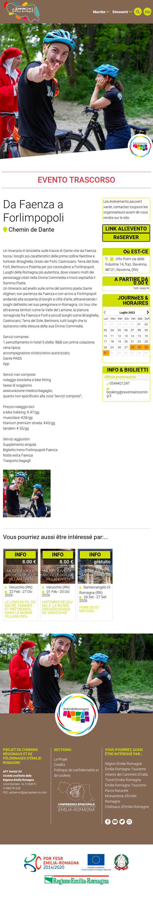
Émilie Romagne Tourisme (125, 769)
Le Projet (61, 759)
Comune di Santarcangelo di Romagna (95, 575)
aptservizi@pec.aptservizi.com (28, 792)
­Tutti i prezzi (140, 288)
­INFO (20, 555)
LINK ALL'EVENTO (126, 229)
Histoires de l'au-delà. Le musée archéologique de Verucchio (57, 607)
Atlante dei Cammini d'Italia (126, 774)
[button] (138, 12)
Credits (59, 765)
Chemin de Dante (31, 229)
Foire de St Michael (89, 609)
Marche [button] (99, 12)
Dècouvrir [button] (121, 12)
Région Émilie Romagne (123, 764)
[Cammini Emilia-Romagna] (20, 12)
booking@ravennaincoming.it (127, 394)
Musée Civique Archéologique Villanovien (20, 575)
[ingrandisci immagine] (27, 493)
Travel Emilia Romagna (123, 780)
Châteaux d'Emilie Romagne (127, 807)
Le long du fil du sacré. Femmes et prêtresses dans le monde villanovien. (20, 609)
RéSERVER (126, 237)
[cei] (76, 796)
